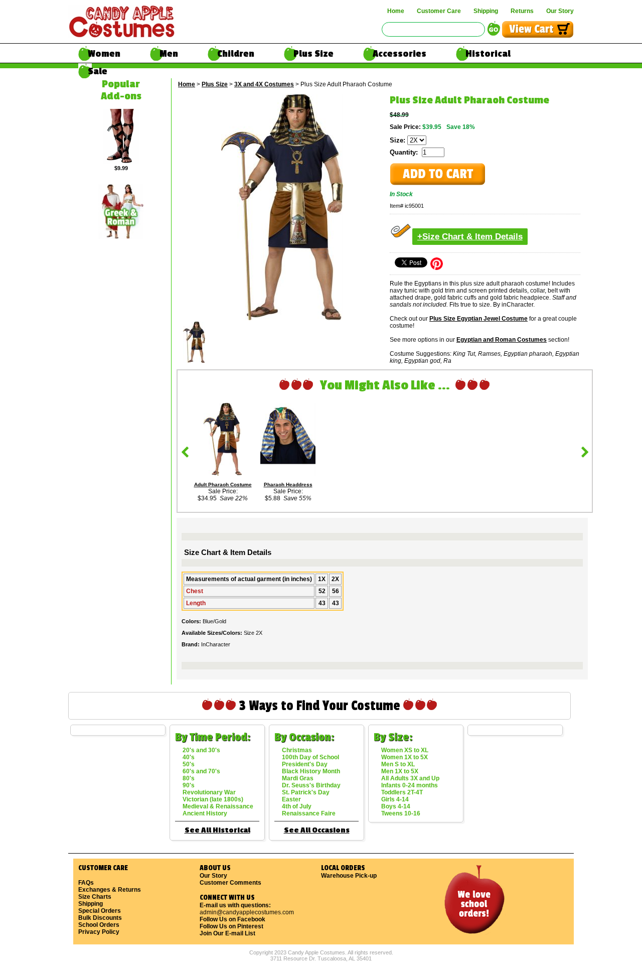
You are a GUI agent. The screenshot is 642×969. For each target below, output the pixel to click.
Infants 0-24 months (409, 785)
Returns (522, 11)
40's (189, 757)
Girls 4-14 (395, 799)
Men (168, 53)
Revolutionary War (209, 792)
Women (104, 53)
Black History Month (311, 771)
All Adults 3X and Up (410, 778)
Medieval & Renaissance (218, 806)
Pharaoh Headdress (288, 484)
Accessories (399, 53)
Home (395, 11)
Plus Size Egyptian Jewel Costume (478, 318)
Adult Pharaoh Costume (223, 484)
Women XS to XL (404, 750)
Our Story (560, 11)
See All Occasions (317, 830)
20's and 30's (201, 750)
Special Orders (99, 910)
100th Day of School (310, 757)
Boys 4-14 (395, 806)
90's (189, 785)
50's (189, 764)
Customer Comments (230, 882)
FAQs (86, 882)
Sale (97, 71)
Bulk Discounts (100, 917)
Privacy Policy (98, 931)
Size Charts (94, 896)
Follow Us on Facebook (232, 919)
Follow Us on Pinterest (231, 926)
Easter (291, 799)
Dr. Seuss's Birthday (311, 785)
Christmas (297, 750)
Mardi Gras (297, 778)
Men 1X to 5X (399, 771)
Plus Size (313, 53)
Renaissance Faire (309, 813)
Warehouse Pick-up (349, 875)
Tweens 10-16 (400, 813)
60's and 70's (201, 771)
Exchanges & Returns (109, 889)
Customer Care (439, 11)
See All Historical (217, 830)
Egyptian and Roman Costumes (501, 339)
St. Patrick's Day (306, 792)
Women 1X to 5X (404, 757)
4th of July (296, 806)
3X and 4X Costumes (264, 84)
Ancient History (205, 813)
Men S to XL (398, 764)
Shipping (485, 11)
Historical (488, 53)
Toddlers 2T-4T (402, 792)
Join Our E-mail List (227, 933)
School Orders (98, 924)
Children (235, 53)
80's (189, 778)
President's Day (305, 764)
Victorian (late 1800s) (213, 799)
